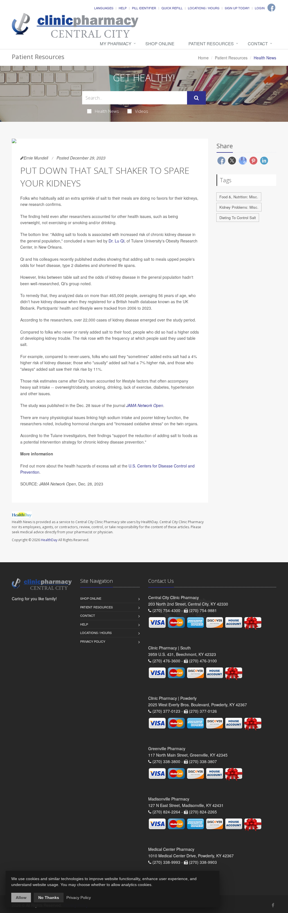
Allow (21, 897)
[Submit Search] (196, 98)
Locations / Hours (203, 8)
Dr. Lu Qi (116, 241)
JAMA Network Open (144, 405)
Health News (107, 111)
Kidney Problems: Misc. (238, 207)
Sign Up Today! (237, 8)
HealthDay (49, 540)
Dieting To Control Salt (237, 217)
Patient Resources (211, 43)
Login (260, 8)
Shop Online (159, 43)
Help (123, 8)
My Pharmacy (115, 43)
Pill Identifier (144, 8)
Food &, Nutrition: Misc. (238, 196)
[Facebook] (271, 8)
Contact (258, 43)
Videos (141, 111)
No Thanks (48, 897)
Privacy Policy (92, 641)
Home (203, 57)
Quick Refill (172, 8)
